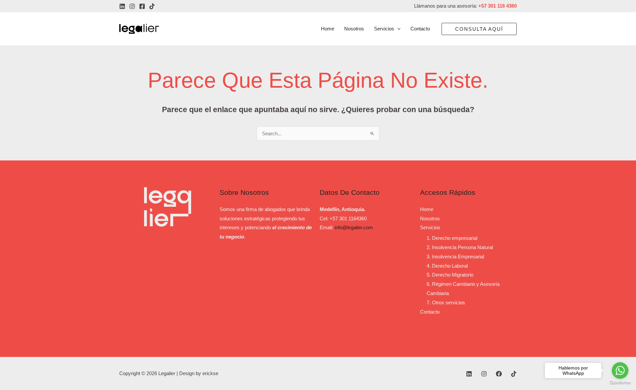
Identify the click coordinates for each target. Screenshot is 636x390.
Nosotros (430, 218)
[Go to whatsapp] (620, 370)
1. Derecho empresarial (452, 238)
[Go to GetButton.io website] (620, 383)
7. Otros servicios (446, 302)
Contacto (430, 312)
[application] (397, 28)
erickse (210, 373)
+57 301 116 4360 (497, 6)
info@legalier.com (354, 227)
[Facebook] (142, 6)
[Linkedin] (122, 6)
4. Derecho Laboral (447, 266)
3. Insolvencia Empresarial (455, 256)
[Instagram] (132, 6)
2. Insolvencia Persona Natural (460, 247)
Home (426, 209)
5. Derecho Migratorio (450, 275)
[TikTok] (152, 6)
